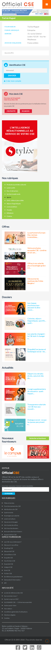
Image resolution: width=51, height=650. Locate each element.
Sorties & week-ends (13, 194)
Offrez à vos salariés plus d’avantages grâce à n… (36, 265)
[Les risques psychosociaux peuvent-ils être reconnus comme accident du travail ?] (15, 308)
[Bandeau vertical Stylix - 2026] (19, 146)
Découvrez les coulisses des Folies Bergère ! (35, 281)
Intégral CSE (8, 567)
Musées (9, 210)
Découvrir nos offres (11, 545)
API (5, 583)
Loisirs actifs (11, 188)
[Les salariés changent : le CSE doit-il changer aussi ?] (15, 339)
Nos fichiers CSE (9, 561)
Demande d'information (12, 580)
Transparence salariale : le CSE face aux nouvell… (36, 406)
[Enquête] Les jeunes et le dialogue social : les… (36, 350)
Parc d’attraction (12, 191)
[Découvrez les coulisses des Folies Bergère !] (15, 284)
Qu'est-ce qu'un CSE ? (11, 599)
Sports (9, 197)
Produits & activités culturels (16, 185)
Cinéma (9, 216)
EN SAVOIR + (26, 111)
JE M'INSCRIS (8, 493)
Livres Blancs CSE (10, 554)
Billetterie (10, 213)
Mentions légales (9, 615)
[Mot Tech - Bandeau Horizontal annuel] (25, 12)
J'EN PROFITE (11, 111)
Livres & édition (12, 207)
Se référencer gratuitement (13, 577)
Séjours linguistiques (14, 204)
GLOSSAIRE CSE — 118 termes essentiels (18, 602)
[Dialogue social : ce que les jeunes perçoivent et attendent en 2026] (15, 425)
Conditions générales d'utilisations (15, 612)
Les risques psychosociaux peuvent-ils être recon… (33, 306)
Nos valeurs (8, 609)
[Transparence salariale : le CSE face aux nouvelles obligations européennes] (15, 409)
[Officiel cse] (21, 5)
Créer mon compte (13, 81)
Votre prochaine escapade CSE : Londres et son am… (36, 250)
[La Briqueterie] (38, 451)
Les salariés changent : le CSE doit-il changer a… (36, 336)
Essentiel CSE (8, 564)
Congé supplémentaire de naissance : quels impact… (36, 391)
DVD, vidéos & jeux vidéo (15, 200)
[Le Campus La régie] (13, 451)
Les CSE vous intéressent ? (13, 542)
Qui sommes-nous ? (10, 596)
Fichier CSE (8, 573)
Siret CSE (7, 570)
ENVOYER (12, 76)
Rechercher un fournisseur (37, 438)
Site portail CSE (9, 551)
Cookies (7, 618)
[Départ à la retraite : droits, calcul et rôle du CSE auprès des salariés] (15, 379)
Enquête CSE (8, 558)
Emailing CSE (8, 548)
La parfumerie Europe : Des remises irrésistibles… (36, 235)
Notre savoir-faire (10, 605)
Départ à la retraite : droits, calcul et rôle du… (35, 376)
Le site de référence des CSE (13, 593)
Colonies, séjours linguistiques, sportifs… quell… (36, 320)
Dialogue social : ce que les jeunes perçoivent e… (36, 422)
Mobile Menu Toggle (46, 4)
